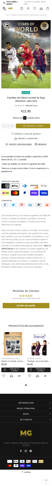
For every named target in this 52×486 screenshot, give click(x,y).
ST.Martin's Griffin (34, 358)
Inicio (7, 15)
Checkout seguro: (10, 181)
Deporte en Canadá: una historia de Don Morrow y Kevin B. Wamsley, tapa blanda (13, 361)
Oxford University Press (10, 358)
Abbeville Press (31, 106)
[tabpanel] (13, 358)
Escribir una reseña (26, 305)
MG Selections (11, 8)
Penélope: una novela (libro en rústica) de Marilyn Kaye (39, 361)
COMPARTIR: (6, 201)
